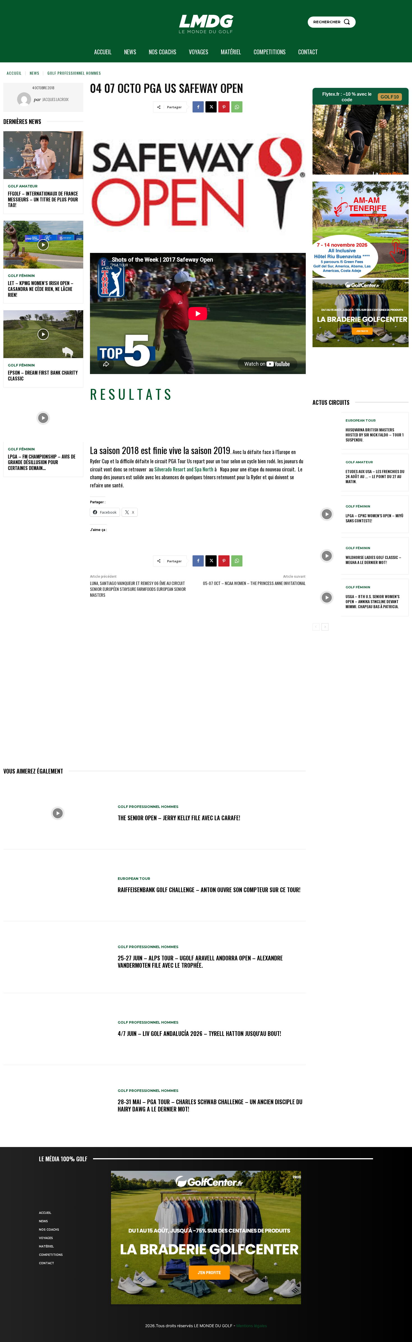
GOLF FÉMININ (21, 276)
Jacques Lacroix (55, 99)
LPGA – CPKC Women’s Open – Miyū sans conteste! (374, 518)
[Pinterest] (224, 106)
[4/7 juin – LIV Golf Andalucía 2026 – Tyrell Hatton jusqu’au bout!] (57, 1029)
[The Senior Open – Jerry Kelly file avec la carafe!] (57, 813)
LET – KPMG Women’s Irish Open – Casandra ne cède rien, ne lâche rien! (40, 289)
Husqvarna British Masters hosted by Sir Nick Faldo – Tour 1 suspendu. (375, 435)
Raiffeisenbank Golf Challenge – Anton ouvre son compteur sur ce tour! (209, 889)
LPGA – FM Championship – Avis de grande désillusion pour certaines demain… (41, 462)
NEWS (34, 73)
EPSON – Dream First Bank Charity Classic (43, 375)
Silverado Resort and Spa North (183, 469)
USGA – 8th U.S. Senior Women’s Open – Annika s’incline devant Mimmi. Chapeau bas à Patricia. (372, 601)
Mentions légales (251, 1325)
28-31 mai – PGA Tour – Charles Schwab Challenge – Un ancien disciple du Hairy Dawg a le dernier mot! (210, 1105)
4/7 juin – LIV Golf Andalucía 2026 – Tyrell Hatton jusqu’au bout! (199, 1033)
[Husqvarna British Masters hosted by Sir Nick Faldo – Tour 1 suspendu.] (327, 431)
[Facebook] (198, 106)
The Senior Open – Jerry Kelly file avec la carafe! (179, 818)
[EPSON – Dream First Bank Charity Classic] (43, 334)
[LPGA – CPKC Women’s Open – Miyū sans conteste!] (327, 514)
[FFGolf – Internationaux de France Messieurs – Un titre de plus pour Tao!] (43, 155)
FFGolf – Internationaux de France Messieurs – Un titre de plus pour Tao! (43, 199)
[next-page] (324, 627)
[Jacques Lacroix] (25, 99)
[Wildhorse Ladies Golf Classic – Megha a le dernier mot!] (327, 556)
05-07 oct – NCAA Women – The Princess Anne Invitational (254, 583)
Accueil (14, 73)
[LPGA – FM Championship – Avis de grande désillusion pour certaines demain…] (43, 418)
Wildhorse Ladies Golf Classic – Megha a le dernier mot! (373, 559)
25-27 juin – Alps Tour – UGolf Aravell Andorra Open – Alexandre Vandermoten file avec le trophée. (200, 961)
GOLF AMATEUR (23, 186)
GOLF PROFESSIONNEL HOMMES (74, 73)
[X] (211, 106)
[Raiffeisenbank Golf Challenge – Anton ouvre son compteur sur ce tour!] (57, 885)
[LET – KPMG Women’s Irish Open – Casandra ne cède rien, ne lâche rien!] (43, 245)
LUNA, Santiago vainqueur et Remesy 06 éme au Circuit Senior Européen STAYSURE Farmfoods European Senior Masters (138, 589)
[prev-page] (316, 627)
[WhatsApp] (236, 106)
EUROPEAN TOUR (134, 878)
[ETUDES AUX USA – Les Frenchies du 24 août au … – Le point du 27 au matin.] (327, 472)
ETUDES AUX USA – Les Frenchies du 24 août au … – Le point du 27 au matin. (375, 476)
